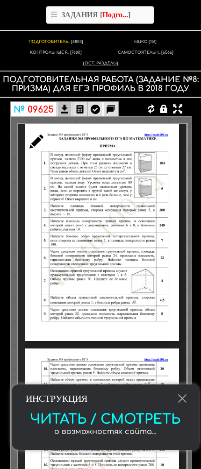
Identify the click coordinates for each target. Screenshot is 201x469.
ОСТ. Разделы (101, 63)
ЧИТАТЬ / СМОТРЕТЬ (105, 419)
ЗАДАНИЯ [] (95, 15)
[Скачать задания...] (64, 110)
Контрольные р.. (56, 52)
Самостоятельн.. (145, 52)
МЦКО (145, 42)
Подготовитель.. (56, 42)
